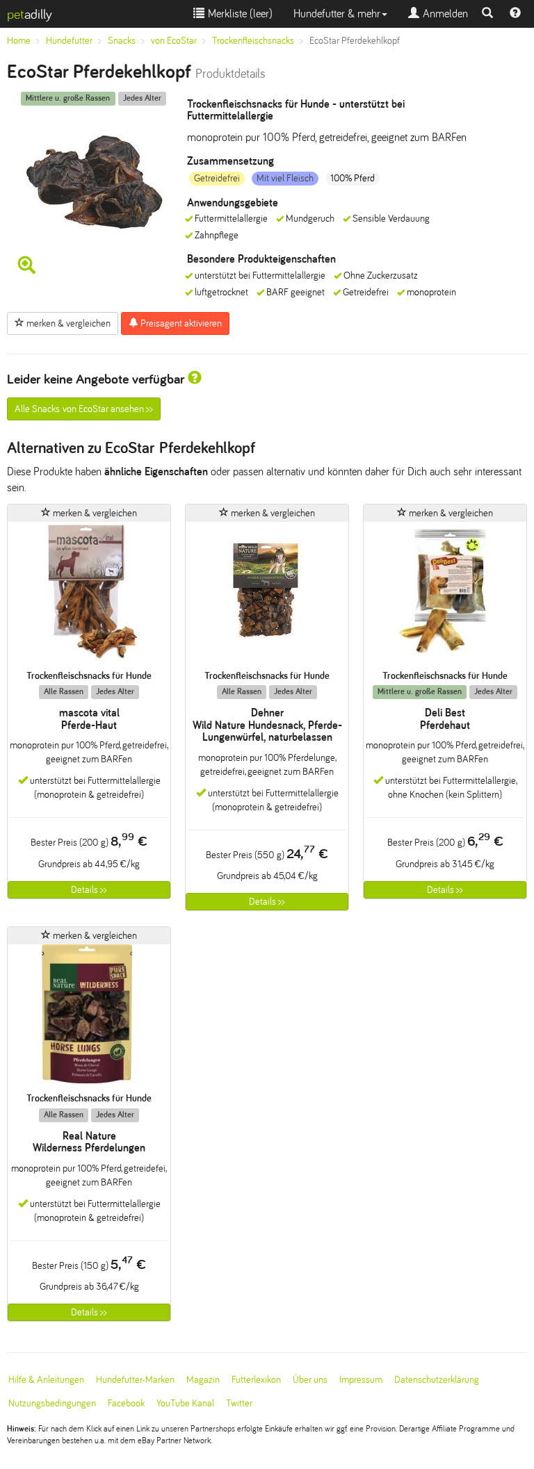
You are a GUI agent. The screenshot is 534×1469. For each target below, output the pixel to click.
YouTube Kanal (185, 1403)
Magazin (203, 1379)
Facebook (126, 1403)
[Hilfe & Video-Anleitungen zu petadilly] (515, 14)
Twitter (239, 1403)
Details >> (89, 890)
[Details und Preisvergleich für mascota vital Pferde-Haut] (89, 596)
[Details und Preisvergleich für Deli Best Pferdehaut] (445, 596)
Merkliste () (238, 13)
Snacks (122, 40)
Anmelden (443, 13)
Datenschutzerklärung (436, 1379)
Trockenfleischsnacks (253, 40)
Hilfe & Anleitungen (46, 1379)
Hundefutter (69, 40)
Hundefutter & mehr (336, 13)
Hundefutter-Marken (135, 1379)
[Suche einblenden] (487, 14)
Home (19, 40)
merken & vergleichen (67, 323)
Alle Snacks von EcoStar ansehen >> (84, 409)
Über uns (310, 1379)
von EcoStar (174, 40)
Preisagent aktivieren (180, 323)
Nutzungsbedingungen (52, 1403)
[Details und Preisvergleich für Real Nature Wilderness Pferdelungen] (89, 1018)
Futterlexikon (256, 1379)
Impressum (360, 1379)
